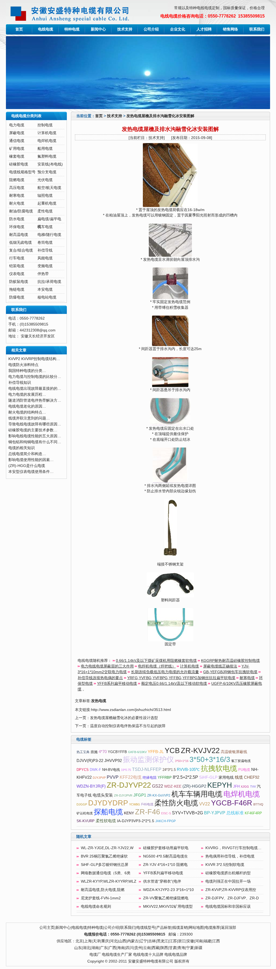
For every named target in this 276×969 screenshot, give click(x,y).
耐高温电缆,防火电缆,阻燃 (103, 890)
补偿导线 (45, 250)
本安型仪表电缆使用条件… (31, 472)
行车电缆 (16, 258)
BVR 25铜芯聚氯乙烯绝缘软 (104, 856)
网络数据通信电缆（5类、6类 (105, 873)
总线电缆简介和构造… (27, 454)
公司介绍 (151, 29)
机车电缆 (45, 227)
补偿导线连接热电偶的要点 (100, 678)
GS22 (157, 786)
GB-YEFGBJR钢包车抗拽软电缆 (230, 672)
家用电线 (226, 777)
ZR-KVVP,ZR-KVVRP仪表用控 (230, 890)
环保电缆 (16, 227)
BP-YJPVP (214, 813)
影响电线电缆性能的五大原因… (34, 436)
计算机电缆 (46, 133)
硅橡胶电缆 (18, 164)
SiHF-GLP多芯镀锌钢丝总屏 (104, 865)
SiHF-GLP (208, 777)
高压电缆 (16, 188)
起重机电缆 (46, 203)
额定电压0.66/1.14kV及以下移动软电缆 (174, 684)
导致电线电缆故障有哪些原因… (34, 424)
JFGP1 (139, 795)
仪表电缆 (16, 274)
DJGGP (82, 804)
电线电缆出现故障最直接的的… (34, 389)
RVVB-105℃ (188, 769)
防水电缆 (16, 219)
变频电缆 (45, 266)
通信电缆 (16, 141)
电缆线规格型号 (22, 172)
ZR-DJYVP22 (129, 785)
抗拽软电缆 (219, 768)
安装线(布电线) (50, 164)
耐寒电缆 (16, 196)
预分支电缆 (46, 172)
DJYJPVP (99, 777)
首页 (19, 29)
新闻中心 (98, 29)
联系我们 (256, 29)
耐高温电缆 (18, 235)
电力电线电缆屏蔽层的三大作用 (107, 666)
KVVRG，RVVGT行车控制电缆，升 (235, 848)
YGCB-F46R (231, 803)
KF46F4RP (253, 813)
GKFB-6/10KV (137, 752)
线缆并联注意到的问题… (29, 418)
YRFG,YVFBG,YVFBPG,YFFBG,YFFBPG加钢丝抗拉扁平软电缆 (181, 678)
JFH (236, 786)
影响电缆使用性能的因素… (31, 460)
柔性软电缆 (106, 821)
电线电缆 (45, 29)
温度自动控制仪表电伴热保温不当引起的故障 (127, 726)
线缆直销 (180, 928)
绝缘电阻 (150, 777)
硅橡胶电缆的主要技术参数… (32, 430)
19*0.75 (126, 769)
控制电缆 (45, 125)
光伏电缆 (45, 180)
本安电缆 (45, 289)
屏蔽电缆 (16, 133)
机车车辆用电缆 (196, 794)
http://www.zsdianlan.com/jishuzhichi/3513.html (131, 710)
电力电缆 (16, 125)
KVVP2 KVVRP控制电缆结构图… (36, 359)
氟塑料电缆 (46, 156)
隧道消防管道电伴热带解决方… (34, 400)
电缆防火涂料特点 (23, 365)
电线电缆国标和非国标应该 (228, 906)
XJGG (245, 786)
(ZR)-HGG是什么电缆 (26, 466)
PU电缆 (244, 770)
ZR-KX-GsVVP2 (158, 795)
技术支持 (124, 29)
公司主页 (46, 928)
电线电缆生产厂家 (117, 955)
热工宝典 (83, 752)
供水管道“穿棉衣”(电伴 (162, 881)
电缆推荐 (212, 928)
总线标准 (235, 813)
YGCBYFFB (117, 752)
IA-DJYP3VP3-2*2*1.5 (135, 821)
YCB (172, 751)
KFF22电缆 (131, 777)
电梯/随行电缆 (49, 235)
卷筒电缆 (45, 242)
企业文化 (177, 29)
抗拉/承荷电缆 (49, 282)
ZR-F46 (147, 812)
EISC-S (166, 813)
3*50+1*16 (181, 761)
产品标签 (163, 928)
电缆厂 (95, 955)
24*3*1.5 (169, 770)
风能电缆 (45, 258)
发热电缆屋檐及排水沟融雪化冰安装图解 (160, 116)
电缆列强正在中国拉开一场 (228, 881)
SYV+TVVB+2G (187, 813)
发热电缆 (98, 701)
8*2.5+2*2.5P (185, 777)
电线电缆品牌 (175, 955)
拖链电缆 (16, 289)
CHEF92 (251, 777)
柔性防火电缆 (176, 803)
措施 (94, 752)
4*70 (103, 752)
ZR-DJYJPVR (123, 795)
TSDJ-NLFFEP (146, 769)
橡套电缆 (16, 156)
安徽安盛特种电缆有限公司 (150, 961)
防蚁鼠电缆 (18, 282)
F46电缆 (147, 804)
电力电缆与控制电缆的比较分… (34, 377)
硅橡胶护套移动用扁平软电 (165, 848)
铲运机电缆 (85, 813)
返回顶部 (228, 928)
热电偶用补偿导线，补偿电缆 (229, 856)
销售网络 (230, 29)
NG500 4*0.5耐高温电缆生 (165, 856)
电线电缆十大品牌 (148, 955)
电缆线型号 (145, 928)
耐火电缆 (16, 203)
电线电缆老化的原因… (27, 406)
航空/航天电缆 (49, 188)
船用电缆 (45, 149)
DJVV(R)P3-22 (90, 760)
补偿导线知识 (19, 383)
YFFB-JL (156, 752)
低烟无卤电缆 (20, 242)
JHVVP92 (113, 760)
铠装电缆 (16, 266)
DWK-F (95, 770)
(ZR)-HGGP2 (194, 786)
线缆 (239, 777)
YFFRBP (165, 777)
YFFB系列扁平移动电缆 (117, 684)
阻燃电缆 (16, 180)
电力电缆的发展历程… (27, 394)
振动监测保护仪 (148, 759)
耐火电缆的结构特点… (27, 412)
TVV (253, 786)
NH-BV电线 (111, 770)
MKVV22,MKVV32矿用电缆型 (168, 906)
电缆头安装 (103, 795)
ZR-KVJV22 (200, 751)
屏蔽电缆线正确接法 (220, 666)
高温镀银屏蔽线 (234, 752)
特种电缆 (72, 29)
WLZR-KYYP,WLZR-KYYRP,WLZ (108, 881)
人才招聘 (204, 29)
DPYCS (83, 770)
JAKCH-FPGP (165, 821)
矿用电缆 (16, 149)
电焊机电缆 (46, 141)
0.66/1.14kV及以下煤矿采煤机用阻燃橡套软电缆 (156, 661)
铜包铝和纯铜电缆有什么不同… (34, 442)
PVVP (113, 777)
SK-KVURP (86, 821)
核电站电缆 (46, 297)
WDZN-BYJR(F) (91, 786)
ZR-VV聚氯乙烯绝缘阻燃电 (165, 898)
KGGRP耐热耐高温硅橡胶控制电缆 (230, 661)
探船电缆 (108, 812)
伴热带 (43, 274)
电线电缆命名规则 (96, 906)
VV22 (204, 804)
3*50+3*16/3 (209, 759)
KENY (129, 813)
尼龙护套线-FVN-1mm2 (101, 898)
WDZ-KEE (172, 786)
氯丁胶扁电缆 (241, 761)
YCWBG (134, 804)
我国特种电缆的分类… (27, 371)
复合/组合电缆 (21, 250)
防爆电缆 (16, 297)
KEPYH (219, 785)
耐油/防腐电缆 (21, 211)
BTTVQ (258, 804)
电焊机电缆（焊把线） (157, 666)
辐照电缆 (45, 196)
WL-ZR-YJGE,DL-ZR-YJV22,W (107, 848)
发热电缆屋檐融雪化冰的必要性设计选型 (124, 718)
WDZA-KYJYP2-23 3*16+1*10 (168, 890)
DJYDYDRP (108, 803)
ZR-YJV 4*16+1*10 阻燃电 (165, 865)
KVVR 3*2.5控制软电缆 (224, 865)
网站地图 (196, 928)
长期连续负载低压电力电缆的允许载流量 (165, 672)
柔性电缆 (45, 211)
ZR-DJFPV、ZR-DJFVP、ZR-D (232, 898)
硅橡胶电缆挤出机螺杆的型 (228, 873)
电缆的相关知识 (21, 448)
